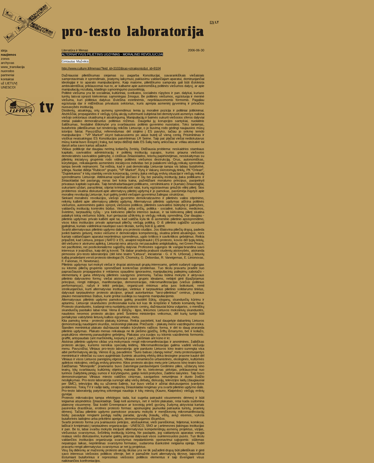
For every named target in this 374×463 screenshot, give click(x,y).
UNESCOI (8, 87)
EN (212, 22)
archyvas (7, 63)
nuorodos (7, 71)
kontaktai (7, 79)
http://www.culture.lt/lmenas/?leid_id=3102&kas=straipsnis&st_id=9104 (111, 68)
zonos (5, 58)
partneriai (7, 75)
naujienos (8, 54)
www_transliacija (13, 67)
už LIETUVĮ (9, 83)
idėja (4, 50)
